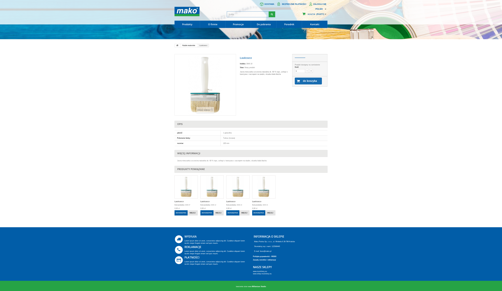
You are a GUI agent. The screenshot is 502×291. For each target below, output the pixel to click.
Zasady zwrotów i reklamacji (264, 260)
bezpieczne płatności (294, 4)
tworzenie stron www (244, 286)
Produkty (187, 24)
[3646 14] (238, 187)
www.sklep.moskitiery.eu (262, 274)
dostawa (269, 4)
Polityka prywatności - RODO (264, 256)
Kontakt (314, 24)
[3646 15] (263, 187)
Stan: (242, 67)
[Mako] (199, 11)
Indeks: (243, 64)
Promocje (238, 24)
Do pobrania (264, 24)
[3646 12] (212, 187)
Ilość (297, 67)
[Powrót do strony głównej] (177, 45)
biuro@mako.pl (265, 251)
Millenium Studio (259, 286)
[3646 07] (186, 187)
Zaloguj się (319, 4)
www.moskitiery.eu (260, 271)
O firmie (212, 24)
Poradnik (289, 24)
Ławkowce (179, 201)
